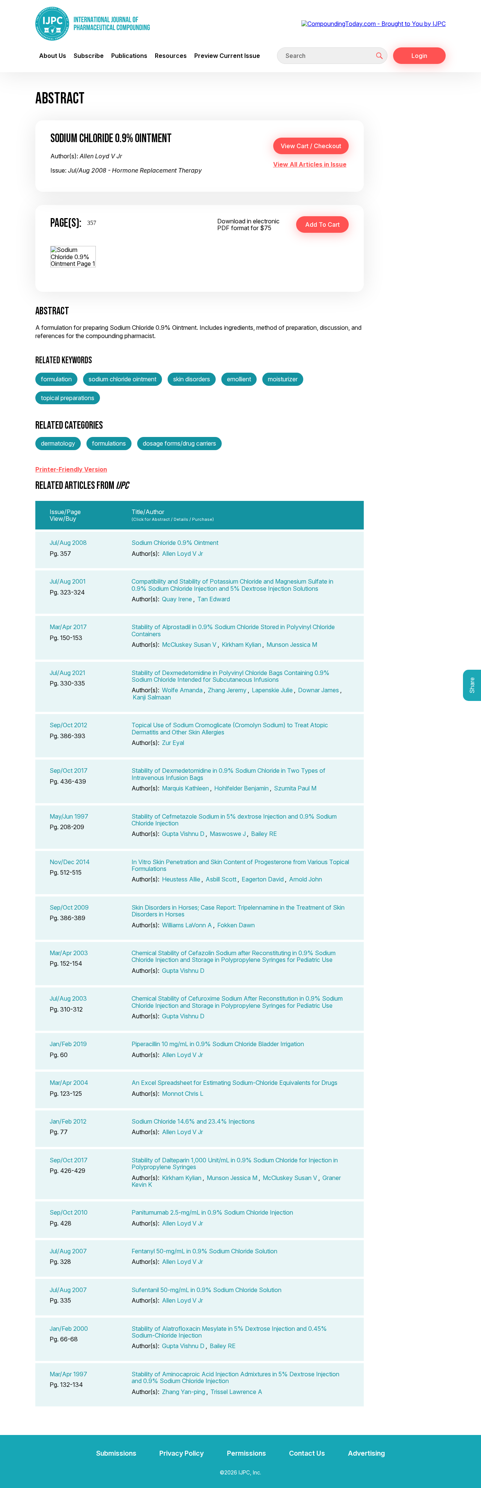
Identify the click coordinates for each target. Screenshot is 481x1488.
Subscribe (89, 55)
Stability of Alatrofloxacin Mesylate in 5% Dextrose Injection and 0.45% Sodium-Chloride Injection (229, 1332)
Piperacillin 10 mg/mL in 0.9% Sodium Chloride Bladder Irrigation (218, 1044)
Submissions (116, 1453)
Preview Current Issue (227, 55)
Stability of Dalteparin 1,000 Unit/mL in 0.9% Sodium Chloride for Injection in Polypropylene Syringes (235, 1163)
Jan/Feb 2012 (68, 1121)
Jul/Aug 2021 (67, 673)
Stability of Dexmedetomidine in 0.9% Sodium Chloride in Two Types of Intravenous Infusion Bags (228, 774)
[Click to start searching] (379, 55)
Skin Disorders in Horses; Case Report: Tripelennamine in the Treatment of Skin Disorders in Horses (238, 911)
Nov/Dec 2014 (70, 862)
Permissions (246, 1453)
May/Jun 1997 (69, 816)
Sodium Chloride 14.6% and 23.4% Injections (193, 1121)
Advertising (366, 1453)
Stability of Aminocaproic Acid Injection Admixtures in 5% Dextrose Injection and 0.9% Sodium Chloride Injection (235, 1377)
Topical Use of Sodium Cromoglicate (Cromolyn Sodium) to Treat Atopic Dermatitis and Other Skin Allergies (230, 728)
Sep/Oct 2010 (69, 1212)
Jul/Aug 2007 (68, 1251)
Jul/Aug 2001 (68, 581)
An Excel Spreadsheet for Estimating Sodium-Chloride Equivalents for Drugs (234, 1082)
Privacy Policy (181, 1453)
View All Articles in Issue (309, 164)
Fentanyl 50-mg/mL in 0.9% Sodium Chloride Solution (204, 1251)
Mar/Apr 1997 (68, 1374)
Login (419, 55)
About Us (52, 55)
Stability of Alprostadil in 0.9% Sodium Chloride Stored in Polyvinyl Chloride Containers (233, 630)
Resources (171, 55)
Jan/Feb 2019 (68, 1044)
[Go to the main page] (92, 24)
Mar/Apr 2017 (68, 627)
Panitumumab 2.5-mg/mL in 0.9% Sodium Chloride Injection (212, 1212)
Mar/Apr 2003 (69, 953)
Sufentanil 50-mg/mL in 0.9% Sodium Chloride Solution (206, 1290)
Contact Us (307, 1453)
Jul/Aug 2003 (68, 998)
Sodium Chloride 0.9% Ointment (175, 542)
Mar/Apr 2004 (69, 1082)
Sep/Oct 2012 (68, 725)
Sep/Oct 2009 (69, 907)
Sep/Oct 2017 (69, 770)
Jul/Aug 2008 (68, 542)
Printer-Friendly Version (71, 469)
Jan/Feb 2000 (69, 1328)
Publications (129, 55)
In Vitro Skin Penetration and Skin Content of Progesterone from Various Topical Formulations (240, 865)
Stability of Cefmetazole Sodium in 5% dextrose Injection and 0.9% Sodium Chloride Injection (234, 820)
